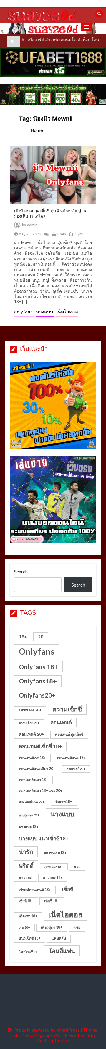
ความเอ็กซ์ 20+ (29, 723)
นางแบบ (45, 312)
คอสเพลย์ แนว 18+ (33, 779)
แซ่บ (76, 927)
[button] (86, 27)
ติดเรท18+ (63, 801)
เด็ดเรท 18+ (28, 916)
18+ (23, 636)
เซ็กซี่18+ (26, 901)
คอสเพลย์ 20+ (75, 769)
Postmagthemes (53, 1040)
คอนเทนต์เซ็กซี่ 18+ (40, 746)
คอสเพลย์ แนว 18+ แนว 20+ (40, 790)
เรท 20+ (24, 927)
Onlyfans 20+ (30, 710)
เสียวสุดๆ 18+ (51, 927)
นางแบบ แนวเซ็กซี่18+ (44, 838)
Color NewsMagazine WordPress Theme (50, 1035)
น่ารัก (26, 851)
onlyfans (24, 312)
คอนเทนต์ (61, 722)
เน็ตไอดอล (67, 312)
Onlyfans (36, 651)
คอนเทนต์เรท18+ (32, 758)
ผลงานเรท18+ (55, 853)
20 (40, 636)
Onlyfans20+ (37, 695)
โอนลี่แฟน (62, 950)
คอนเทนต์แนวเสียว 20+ (37, 768)
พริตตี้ (26, 865)
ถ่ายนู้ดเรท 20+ (29, 815)
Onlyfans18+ (38, 681)
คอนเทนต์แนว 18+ (71, 758)
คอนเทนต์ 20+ (31, 734)
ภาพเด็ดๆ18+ (53, 867)
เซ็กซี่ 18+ (51, 901)
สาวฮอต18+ (53, 877)
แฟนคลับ (59, 938)
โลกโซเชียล (28, 952)
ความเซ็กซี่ (67, 709)
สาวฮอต (25, 877)
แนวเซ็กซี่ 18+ (30, 938)
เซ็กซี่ (68, 889)
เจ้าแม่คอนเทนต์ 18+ (35, 889)
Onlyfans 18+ (38, 667)
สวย (77, 866)
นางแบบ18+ (29, 826)
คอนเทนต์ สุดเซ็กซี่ (69, 734)
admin (32, 225)
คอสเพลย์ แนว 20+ (31, 801)
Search (21, 571)
